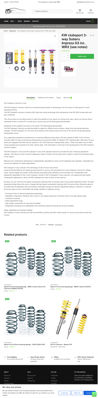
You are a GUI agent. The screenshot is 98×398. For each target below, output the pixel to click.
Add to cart (82, 56)
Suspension (12, 31)
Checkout (91, 13)
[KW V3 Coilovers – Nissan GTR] (72, 319)
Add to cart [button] (25, 295)
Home (5, 31)
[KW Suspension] (69, 69)
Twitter (53, 378)
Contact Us (31, 381)
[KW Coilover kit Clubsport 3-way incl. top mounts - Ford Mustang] (91, 35)
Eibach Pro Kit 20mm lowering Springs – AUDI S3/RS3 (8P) (24, 344)
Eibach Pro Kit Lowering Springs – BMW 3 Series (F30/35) (70, 287)
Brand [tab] (59, 98)
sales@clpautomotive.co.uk (85, 2)
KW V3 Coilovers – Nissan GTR (61, 344)
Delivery (7, 378)
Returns (30, 378)
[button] (55, 36)
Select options (72, 351)
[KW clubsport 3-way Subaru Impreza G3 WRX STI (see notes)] (93, 35)
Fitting (6, 381)
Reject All (77, 393)
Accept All (89, 393)
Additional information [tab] (46, 98)
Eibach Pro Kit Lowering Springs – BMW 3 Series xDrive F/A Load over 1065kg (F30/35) (24, 288)
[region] (49, 391)
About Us (7, 375)
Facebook (54, 375)
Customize (64, 393)
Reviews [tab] (66, 98)
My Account (80, 13)
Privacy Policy (9, 383)
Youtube (54, 383)
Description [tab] (31, 98)
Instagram (54, 381)
